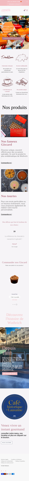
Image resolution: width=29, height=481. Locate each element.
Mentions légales (4, 459)
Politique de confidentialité (7, 461)
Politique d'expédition (20, 461)
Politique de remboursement (7, 462)
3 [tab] (16, 304)
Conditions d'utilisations (16, 459)
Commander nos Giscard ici (14, 4)
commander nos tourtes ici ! (12, 38)
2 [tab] (14, 304)
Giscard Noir (14, 294)
